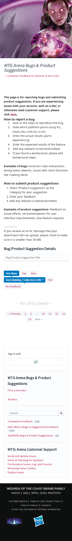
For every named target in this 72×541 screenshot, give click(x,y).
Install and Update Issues (22, 456)
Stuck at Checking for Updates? (26, 460)
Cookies (45, 505)
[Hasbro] (39, 521)
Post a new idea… (18, 390)
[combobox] (34, 412)
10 (43, 313)
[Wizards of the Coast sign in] (36, 362)
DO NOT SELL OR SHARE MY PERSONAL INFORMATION (36, 510)
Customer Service (18, 501)
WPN (34, 492)
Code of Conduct (30, 505)
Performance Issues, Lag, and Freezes (30, 464)
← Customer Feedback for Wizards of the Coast (31, 76)
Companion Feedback (20, 421)
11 (50, 313)
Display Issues (16, 472)
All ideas (12, 399)
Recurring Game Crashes (22, 468)
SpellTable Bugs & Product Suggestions (31, 435)
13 (63, 313)
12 (56, 313)
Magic (16, 492)
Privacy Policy (53, 501)
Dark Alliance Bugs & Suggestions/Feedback (33, 427)
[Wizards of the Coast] (14, 521)
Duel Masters (50, 492)
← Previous (14, 313)
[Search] (61, 412)
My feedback (13, 286)
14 (29, 319)
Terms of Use (37, 501)
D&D (26, 492)
